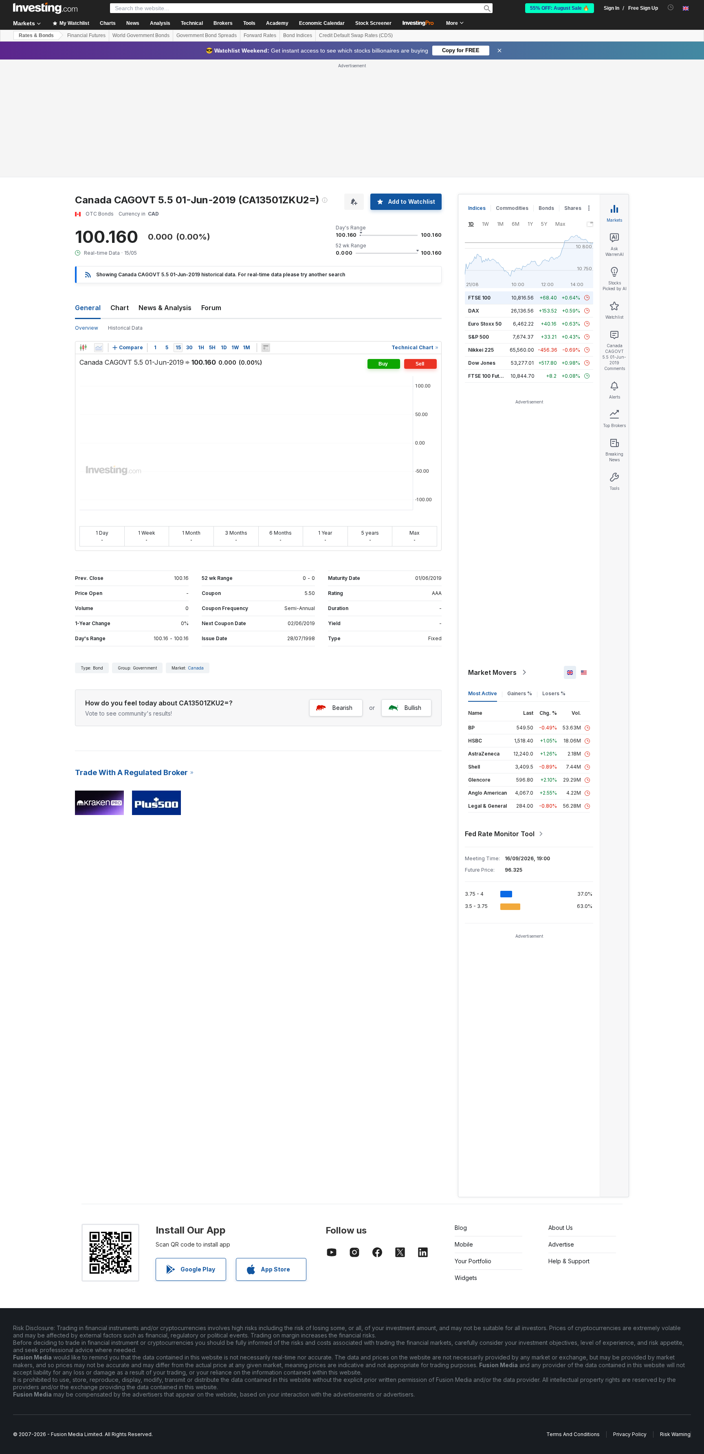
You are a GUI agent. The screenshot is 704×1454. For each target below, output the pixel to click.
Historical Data (125, 328)
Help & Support (569, 1261)
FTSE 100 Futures (489, 376)
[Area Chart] (98, 347)
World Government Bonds (140, 35)
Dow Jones (481, 363)
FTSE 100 (479, 298)
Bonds (546, 208)
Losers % (553, 693)
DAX (473, 311)
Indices (477, 208)
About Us (560, 1227)
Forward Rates (260, 35)
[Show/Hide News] (265, 347)
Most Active (482, 693)
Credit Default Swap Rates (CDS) (356, 35)
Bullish (413, 707)
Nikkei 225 (481, 350)
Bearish (342, 707)
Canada (196, 667)
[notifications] (670, 7)
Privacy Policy (630, 1434)
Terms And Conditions (573, 1434)
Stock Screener (373, 23)
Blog (461, 1227)
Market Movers (492, 672)
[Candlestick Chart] (83, 347)
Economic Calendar (322, 23)
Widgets (466, 1277)
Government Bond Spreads (206, 35)
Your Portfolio (473, 1261)
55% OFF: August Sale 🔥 (559, 8)
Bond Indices (297, 35)
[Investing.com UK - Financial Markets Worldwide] (45, 8)
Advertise (561, 1244)
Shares (572, 208)
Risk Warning (675, 1434)
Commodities (512, 208)
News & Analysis (165, 308)
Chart (119, 308)
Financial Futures (86, 35)
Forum (211, 308)
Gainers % (519, 693)
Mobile (464, 1244)
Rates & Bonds (36, 35)
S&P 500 (478, 337)
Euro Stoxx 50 (485, 324)
